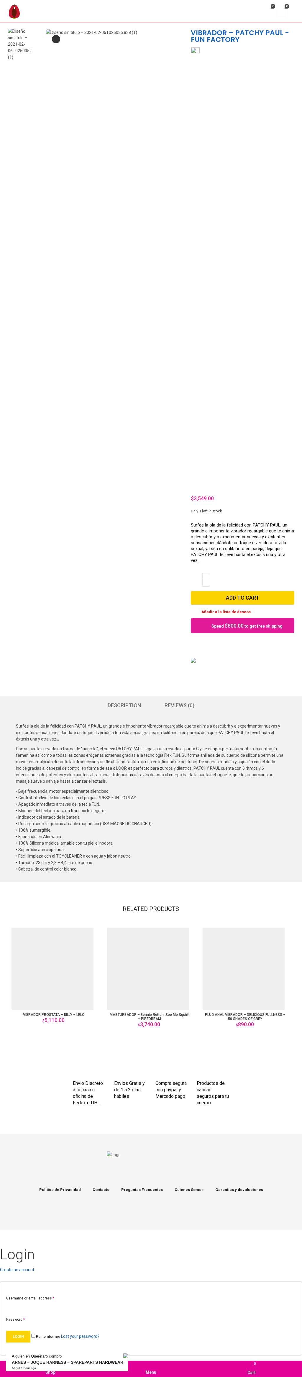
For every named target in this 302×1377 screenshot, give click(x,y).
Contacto (101, 1189)
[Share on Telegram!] (224, 646)
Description (124, 705)
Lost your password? (80, 1336)
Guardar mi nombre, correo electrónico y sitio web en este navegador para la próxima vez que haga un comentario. (123, 1061)
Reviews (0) (179, 705)
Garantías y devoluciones (239, 1189)
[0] (267, 12)
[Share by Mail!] (204, 646)
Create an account (17, 1269)
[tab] (124, 705)
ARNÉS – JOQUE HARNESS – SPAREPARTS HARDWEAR (67, 1362)
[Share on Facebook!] (194, 646)
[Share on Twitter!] (214, 646)
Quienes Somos (189, 1189)
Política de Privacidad (60, 1189)
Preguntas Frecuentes (142, 1189)
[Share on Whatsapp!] (235, 646)
